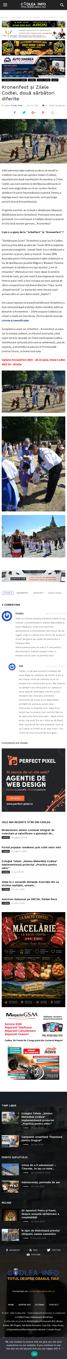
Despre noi (25, 1305)
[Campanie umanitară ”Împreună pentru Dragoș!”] (10, 1141)
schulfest (38, 593)
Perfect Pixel (23, 1317)
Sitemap (39, 1305)
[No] (62, 1348)
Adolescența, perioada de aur (40, 1182)
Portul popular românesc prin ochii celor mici (31, 847)
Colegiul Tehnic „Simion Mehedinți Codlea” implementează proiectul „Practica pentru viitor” (29, 865)
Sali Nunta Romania (31, 1325)
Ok (34, 1353)
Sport (55, 80)
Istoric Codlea (43, 80)
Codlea (32, 80)
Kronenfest (23, 593)
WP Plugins (15, 1325)
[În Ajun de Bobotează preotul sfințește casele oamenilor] (10, 1235)
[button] (62, 5)
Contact (54, 1305)
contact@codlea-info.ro (42, 1291)
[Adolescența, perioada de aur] (10, 1187)
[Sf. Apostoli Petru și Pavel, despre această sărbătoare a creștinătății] (10, 1215)
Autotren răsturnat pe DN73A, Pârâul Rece (29, 899)
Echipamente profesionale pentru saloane (26, 1329)
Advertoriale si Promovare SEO (41, 1321)
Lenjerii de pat (54, 1329)
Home (11, 1305)
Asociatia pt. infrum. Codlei (14, 80)
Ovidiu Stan (17, 105)
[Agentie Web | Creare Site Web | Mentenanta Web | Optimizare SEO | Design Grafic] (33, 584)
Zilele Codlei (54, 593)
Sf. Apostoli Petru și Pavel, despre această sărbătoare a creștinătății (40, 1214)
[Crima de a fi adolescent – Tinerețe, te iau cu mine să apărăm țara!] (10, 1169)
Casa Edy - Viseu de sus (52, 1325)
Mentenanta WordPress (42, 1317)
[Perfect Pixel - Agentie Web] (33, 811)
